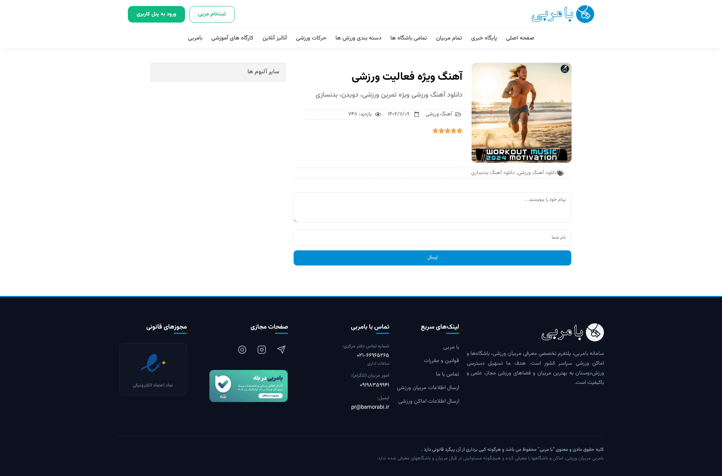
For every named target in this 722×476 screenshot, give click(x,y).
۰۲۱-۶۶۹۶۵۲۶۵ (373, 356)
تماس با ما (447, 374)
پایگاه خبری (484, 38)
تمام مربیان (449, 38)
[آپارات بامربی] (242, 349)
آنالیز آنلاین (274, 38)
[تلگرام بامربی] (281, 349)
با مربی (451, 347)
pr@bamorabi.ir (370, 407)
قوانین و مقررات (441, 361)
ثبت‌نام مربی (212, 14)
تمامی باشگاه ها (408, 38)
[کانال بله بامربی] (241, 386)
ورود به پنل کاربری (156, 14)
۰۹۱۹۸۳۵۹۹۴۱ (374, 385)
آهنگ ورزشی (439, 114)
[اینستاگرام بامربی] (261, 349)
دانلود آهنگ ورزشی (537, 173)
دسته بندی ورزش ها (358, 38)
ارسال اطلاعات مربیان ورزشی (428, 388)
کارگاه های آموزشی (232, 38)
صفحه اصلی (520, 38)
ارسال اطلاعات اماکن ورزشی (428, 401)
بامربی (195, 38)
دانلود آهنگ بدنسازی (493, 173)
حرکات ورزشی (311, 38)
